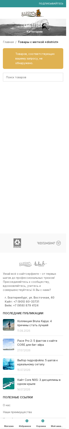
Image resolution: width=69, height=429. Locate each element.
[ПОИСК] (58, 77)
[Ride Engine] (49, 243)
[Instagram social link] (9, 3)
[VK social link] (28, 3)
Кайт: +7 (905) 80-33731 (22, 301)
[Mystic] (17, 243)
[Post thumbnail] (8, 326)
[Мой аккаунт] (61, 13)
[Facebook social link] (5, 3)
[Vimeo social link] (19, 3)
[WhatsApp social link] (23, 3)
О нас (7, 405)
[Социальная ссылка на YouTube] (14, 3)
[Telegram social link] (32, 3)
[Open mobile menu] (4, 13)
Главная (8, 42)
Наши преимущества (17, 412)
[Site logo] (33, 13)
